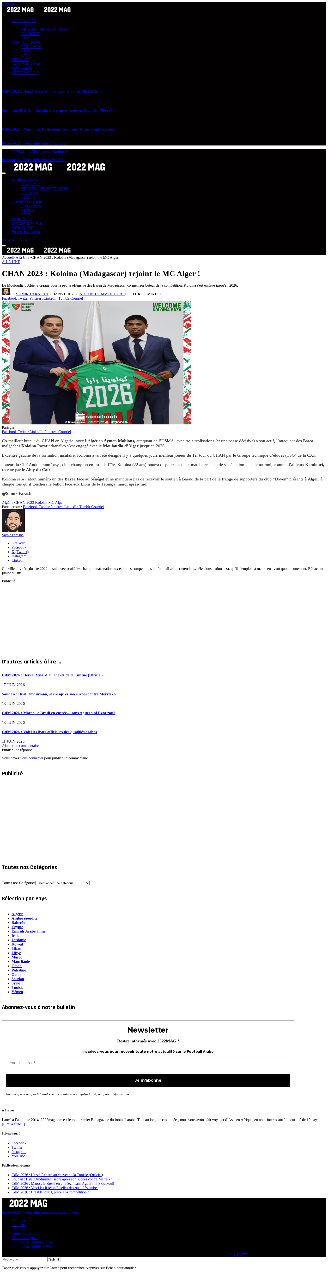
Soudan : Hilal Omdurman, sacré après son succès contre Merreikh (59, 110)
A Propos (19, 1220)
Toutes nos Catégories (18, 883)
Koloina (41, 502)
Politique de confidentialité (32, 1242)
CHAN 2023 (24, 502)
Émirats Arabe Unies (29, 931)
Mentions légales (24, 1238)
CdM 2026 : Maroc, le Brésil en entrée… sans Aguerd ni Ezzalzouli (58, 129)
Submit (54, 1259)
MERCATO (21, 60)
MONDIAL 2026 (25, 73)
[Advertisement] (146, 617)
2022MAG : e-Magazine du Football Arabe (43, 152)
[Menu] (4, 173)
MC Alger (56, 502)
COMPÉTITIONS (26, 42)
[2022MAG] (59, 172)
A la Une (11, 262)
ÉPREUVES (31, 47)
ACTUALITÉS (24, 21)
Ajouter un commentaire (20, 746)
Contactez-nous (23, 1233)
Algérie (7, 502)
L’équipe (18, 1229)
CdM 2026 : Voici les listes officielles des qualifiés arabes (49, 732)
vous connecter (31, 758)
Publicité (18, 1225)
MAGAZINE (22, 68)
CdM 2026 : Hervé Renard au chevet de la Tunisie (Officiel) (52, 91)
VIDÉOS (28, 38)
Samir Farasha (32, 294)
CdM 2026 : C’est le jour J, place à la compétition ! (50, 1192)
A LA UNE (30, 25)
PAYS (26, 55)
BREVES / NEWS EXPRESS (44, 29)
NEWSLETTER (15, 240)
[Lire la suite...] (13, 1124)
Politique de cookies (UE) (31, 1246)
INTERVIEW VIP (26, 64)
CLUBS (27, 51)
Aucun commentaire (102, 294)
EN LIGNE (30, 34)
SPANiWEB (238, 1255)
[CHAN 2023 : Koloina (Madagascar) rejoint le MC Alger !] (96, 423)
